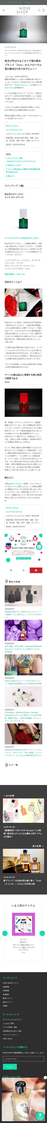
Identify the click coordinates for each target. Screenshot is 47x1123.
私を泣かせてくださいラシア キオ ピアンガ (21, 161)
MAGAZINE (12, 51)
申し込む (9, 1067)
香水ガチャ (23, 942)
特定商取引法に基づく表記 (12, 1031)
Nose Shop (23, 939)
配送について (7, 998)
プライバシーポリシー (11, 1035)
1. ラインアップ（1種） (15, 158)
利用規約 (6, 994)
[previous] (4, 933)
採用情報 (6, 991)
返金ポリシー (7, 1002)
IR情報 (5, 1006)
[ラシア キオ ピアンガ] (23, 218)
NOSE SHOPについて (10, 983)
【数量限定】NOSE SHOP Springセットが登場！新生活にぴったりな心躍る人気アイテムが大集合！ (22, 833)
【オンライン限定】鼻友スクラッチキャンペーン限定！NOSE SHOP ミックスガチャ (24, 947)
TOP (6, 51)
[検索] (39, 10)
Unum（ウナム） (12, 126)
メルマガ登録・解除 (10, 1027)
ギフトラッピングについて (12, 1019)
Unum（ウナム (21, 85)
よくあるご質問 (8, 1023)
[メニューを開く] (3, 10)
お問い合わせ (7, 1039)
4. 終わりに (10, 176)
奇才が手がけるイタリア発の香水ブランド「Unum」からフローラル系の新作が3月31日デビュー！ (23, 53)
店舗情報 (6, 987)
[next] (42, 933)
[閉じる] (45, 1077)
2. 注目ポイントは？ (13, 165)
